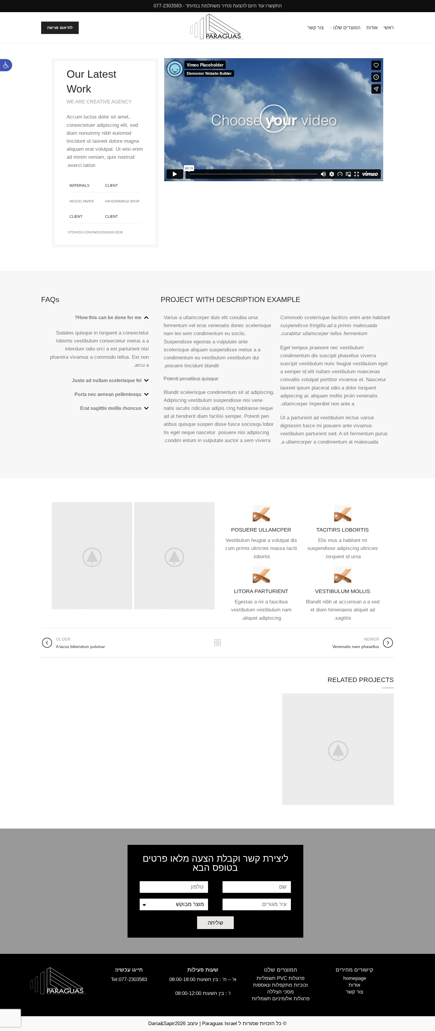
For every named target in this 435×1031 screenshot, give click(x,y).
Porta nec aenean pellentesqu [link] (108, 394)
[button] (274, 120)
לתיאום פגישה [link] (60, 27)
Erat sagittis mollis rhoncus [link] (110, 408)
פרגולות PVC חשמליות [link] (280, 978)
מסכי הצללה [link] (280, 992)
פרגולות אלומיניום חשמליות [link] (281, 998)
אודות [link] (354, 985)
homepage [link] (354, 978)
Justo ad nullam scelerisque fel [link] (106, 380)
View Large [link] (286, 698)
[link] (6, 65)
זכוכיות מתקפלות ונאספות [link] (280, 985)
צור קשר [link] (354, 992)
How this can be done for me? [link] (108, 317)
